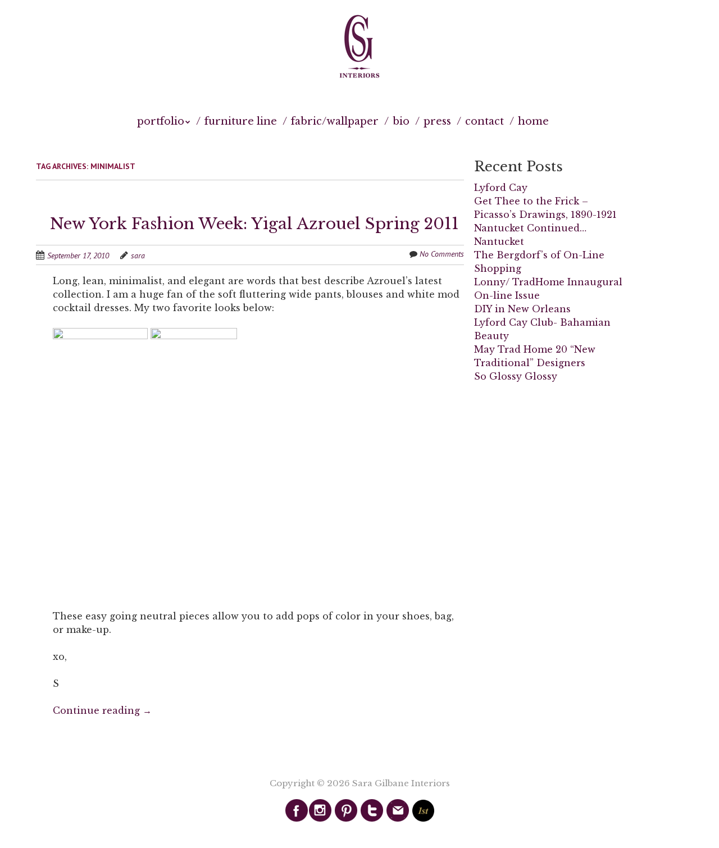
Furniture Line (240, 121)
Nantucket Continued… (530, 228)
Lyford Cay (500, 187)
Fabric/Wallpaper (335, 121)
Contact (484, 121)
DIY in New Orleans (522, 308)
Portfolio (160, 121)
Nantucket (499, 241)
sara (138, 255)
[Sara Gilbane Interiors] (359, 47)
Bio (401, 121)
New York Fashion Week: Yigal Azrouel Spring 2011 (254, 224)
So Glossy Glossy (515, 376)
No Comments (442, 254)
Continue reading (102, 710)
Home (533, 121)
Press (437, 121)
